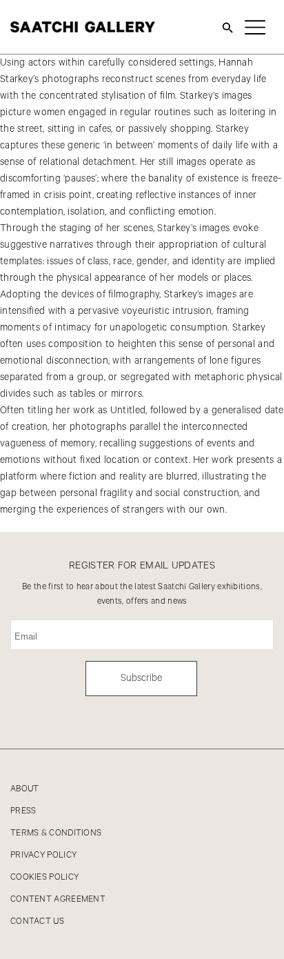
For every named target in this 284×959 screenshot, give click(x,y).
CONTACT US (37, 921)
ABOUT (24, 789)
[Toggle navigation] (255, 27)
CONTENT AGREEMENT (57, 899)
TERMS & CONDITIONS (55, 833)
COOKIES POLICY (44, 877)
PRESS (23, 811)
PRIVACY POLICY (43, 855)
